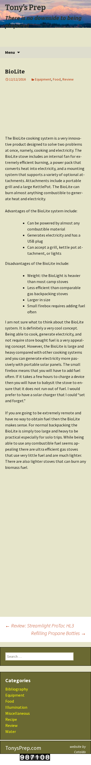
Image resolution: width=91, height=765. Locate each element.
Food (57, 79)
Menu (10, 52)
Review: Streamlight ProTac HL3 (39, 625)
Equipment (43, 79)
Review (68, 79)
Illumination (16, 707)
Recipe (11, 719)
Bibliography (16, 689)
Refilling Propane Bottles (58, 633)
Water (10, 731)
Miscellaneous (17, 713)
